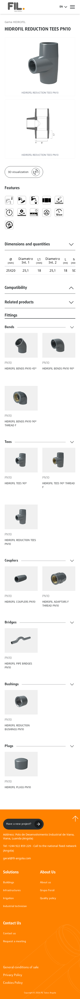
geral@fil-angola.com (17, 858)
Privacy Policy (12, 975)
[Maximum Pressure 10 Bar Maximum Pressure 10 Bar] (59, 212)
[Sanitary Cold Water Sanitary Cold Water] (9, 200)
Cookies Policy (13, 983)
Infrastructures (12, 890)
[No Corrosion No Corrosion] (59, 200)
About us (45, 883)
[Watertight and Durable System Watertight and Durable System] (34, 212)
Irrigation (8, 898)
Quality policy (48, 898)
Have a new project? (18, 824)
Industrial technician (15, 906)
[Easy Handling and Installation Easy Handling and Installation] (9, 225)
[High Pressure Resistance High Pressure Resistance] (9, 212)
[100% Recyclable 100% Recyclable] (46, 212)
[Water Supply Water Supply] (21, 200)
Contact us (9, 934)
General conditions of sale (21, 967)
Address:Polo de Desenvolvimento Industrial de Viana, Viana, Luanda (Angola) (38, 836)
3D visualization (18, 172)
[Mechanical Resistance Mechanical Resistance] (21, 212)
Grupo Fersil (47, 890)
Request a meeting (14, 941)
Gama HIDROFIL (15, 22)
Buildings (8, 883)
